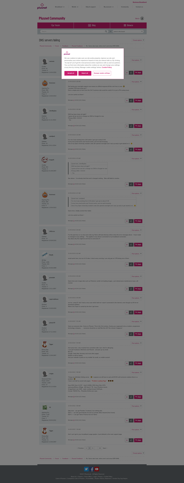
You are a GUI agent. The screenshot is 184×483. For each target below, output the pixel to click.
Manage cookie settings (102, 73)
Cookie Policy (107, 67)
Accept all (71, 73)
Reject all (85, 73)
